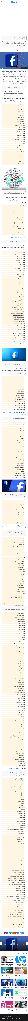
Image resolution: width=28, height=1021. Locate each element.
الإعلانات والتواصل (5, 1018)
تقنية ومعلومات (15, 38)
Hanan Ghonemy (24, 50)
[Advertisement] (14, 19)
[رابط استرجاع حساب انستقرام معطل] (7, 1004)
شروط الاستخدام (12, 1018)
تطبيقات (9, 38)
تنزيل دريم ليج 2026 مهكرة (8, 987)
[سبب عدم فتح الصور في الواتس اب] (21, 1004)
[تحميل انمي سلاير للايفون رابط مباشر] (21, 970)
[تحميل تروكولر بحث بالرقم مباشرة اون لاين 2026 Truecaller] (21, 959)
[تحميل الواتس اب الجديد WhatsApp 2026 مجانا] (21, 992)
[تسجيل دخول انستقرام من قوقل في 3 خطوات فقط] (7, 959)
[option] (14, 943)
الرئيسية (22, 38)
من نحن (24, 1018)
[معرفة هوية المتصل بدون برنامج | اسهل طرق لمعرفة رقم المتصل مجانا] (7, 970)
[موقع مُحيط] (14, 2)
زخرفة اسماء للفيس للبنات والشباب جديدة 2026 (14, 944)
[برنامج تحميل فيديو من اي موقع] (21, 982)
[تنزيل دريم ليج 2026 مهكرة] (7, 982)
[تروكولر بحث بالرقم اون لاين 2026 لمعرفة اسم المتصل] (7, 992)
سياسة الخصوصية (19, 1018)
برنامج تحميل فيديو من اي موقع (21, 987)
